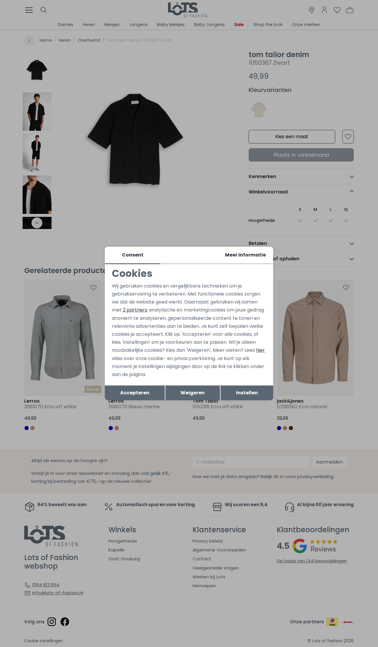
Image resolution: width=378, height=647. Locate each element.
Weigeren (192, 392)
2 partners (135, 309)
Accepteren (134, 392)
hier (260, 350)
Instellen (247, 392)
